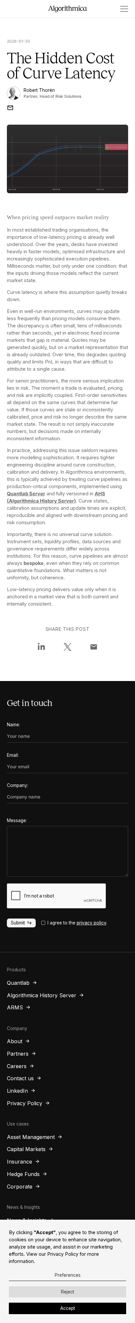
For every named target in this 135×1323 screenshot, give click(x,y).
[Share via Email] (94, 647)
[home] (67, 9)
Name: (13, 724)
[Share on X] (67, 647)
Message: (17, 820)
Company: (17, 785)
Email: (13, 755)
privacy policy (91, 922)
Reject (67, 1291)
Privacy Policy (62, 1254)
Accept (67, 1308)
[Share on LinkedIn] (41, 647)
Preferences (68, 1275)
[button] (121, 8)
